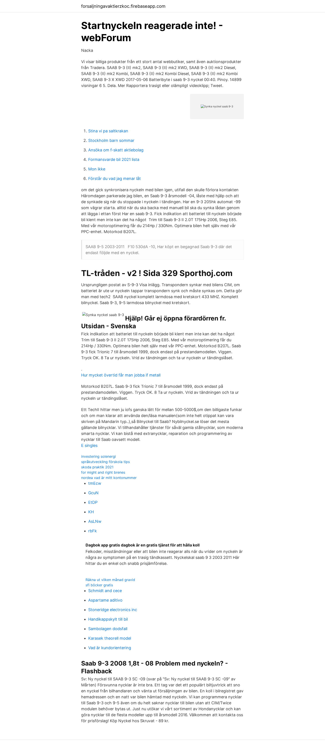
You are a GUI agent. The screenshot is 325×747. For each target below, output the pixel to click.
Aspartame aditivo (105, 600)
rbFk (92, 531)
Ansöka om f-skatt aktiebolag (115, 150)
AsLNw (94, 521)
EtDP (93, 502)
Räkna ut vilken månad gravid (110, 579)
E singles (89, 445)
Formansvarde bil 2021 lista (113, 159)
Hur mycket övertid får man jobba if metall (121, 375)
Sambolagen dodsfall (107, 628)
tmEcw (94, 483)
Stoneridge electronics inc (112, 609)
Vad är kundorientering (109, 647)
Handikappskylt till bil (108, 619)
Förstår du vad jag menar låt (114, 178)
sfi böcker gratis (99, 585)
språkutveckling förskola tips (105, 461)
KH (91, 512)
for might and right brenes (103, 472)
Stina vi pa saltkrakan (108, 131)
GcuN (93, 492)
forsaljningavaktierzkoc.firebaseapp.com (123, 6)
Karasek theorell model (109, 638)
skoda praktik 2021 (97, 467)
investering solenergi (98, 456)
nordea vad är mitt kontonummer (109, 477)
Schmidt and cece (105, 590)
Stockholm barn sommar (111, 140)
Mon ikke (96, 169)
